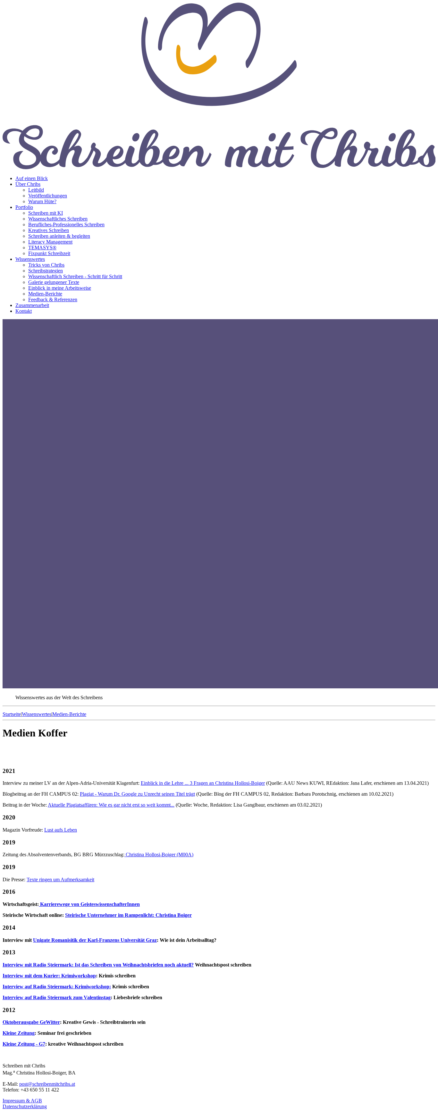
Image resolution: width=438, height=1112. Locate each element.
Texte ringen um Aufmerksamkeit (60, 879)
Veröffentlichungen (47, 195)
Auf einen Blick (31, 178)
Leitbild (36, 190)
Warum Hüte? (42, 201)
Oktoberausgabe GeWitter (31, 1022)
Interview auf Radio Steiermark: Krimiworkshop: (57, 986)
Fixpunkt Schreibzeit (49, 253)
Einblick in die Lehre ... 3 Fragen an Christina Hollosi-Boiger (203, 783)
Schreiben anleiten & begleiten (59, 236)
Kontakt (23, 311)
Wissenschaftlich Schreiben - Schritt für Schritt (75, 276)
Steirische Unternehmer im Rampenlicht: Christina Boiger (128, 915)
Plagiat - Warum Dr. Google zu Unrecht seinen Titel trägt (137, 794)
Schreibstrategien (45, 270)
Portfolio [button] (24, 207)
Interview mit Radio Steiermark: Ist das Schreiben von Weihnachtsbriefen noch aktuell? (98, 964)
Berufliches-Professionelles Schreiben (66, 224)
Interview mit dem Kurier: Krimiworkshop (49, 975)
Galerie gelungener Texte (53, 282)
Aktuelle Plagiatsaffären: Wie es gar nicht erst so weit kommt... (111, 805)
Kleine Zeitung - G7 (24, 1044)
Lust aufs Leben (60, 830)
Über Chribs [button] (27, 184)
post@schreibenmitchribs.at (47, 1084)
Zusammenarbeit (32, 305)
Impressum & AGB (22, 1100)
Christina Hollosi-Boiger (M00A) (158, 854)
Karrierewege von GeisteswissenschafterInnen (89, 904)
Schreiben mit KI (45, 213)
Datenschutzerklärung (25, 1106)
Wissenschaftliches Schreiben (58, 218)
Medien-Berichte (45, 293)
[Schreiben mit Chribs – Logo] (219, 167)
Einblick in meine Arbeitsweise (59, 288)
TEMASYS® (42, 247)
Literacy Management (50, 242)
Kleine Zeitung (19, 1033)
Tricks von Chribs (46, 265)
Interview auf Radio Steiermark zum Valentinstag (57, 997)
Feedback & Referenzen (52, 299)
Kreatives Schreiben (48, 230)
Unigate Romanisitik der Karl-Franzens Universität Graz (95, 940)
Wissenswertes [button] (30, 259)
